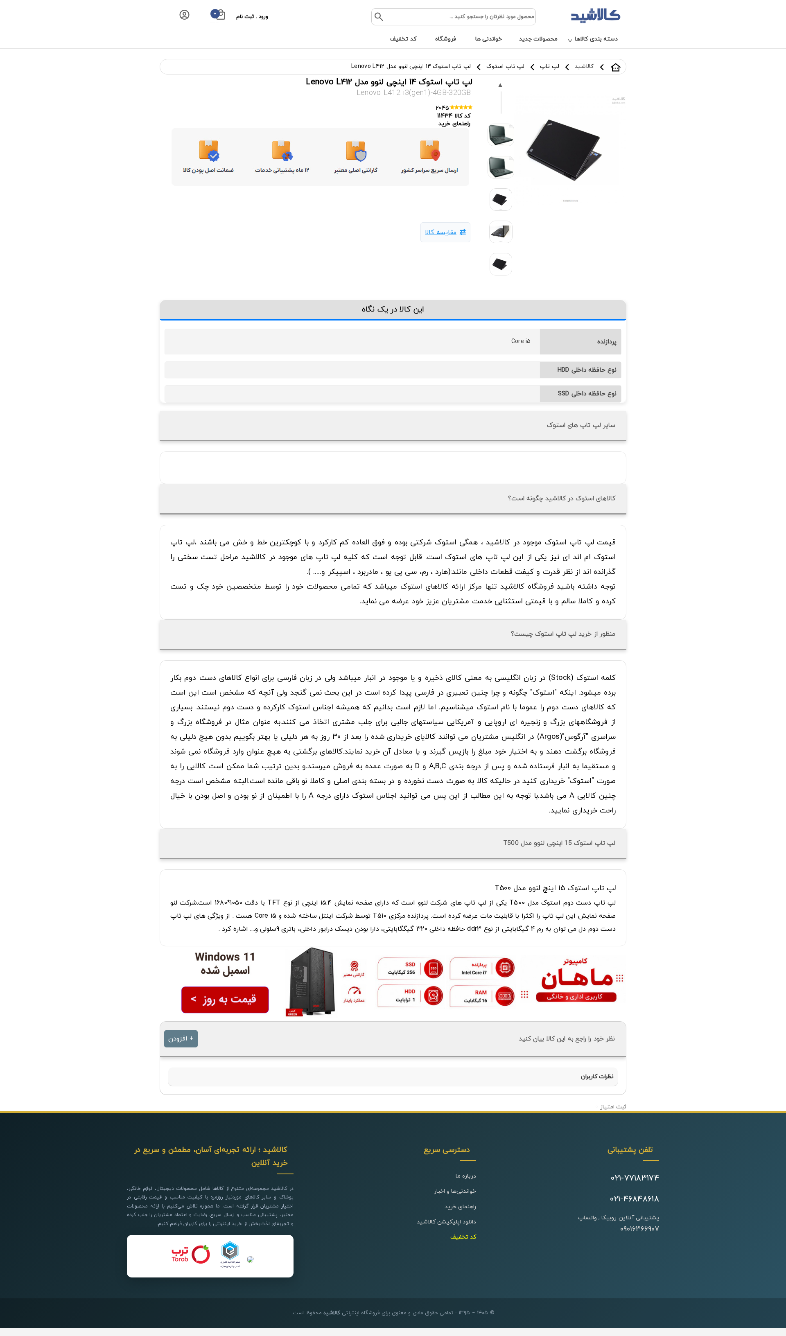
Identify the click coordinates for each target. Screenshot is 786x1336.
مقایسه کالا (440, 232)
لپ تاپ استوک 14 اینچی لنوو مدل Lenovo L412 (410, 66)
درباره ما (466, 1176)
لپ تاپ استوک (505, 66)
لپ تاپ (549, 66)
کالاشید (616, 67)
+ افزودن (181, 1038)
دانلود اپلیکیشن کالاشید (447, 1222)
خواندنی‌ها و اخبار (455, 1191)
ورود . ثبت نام (252, 16)
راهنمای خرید (460, 1207)
